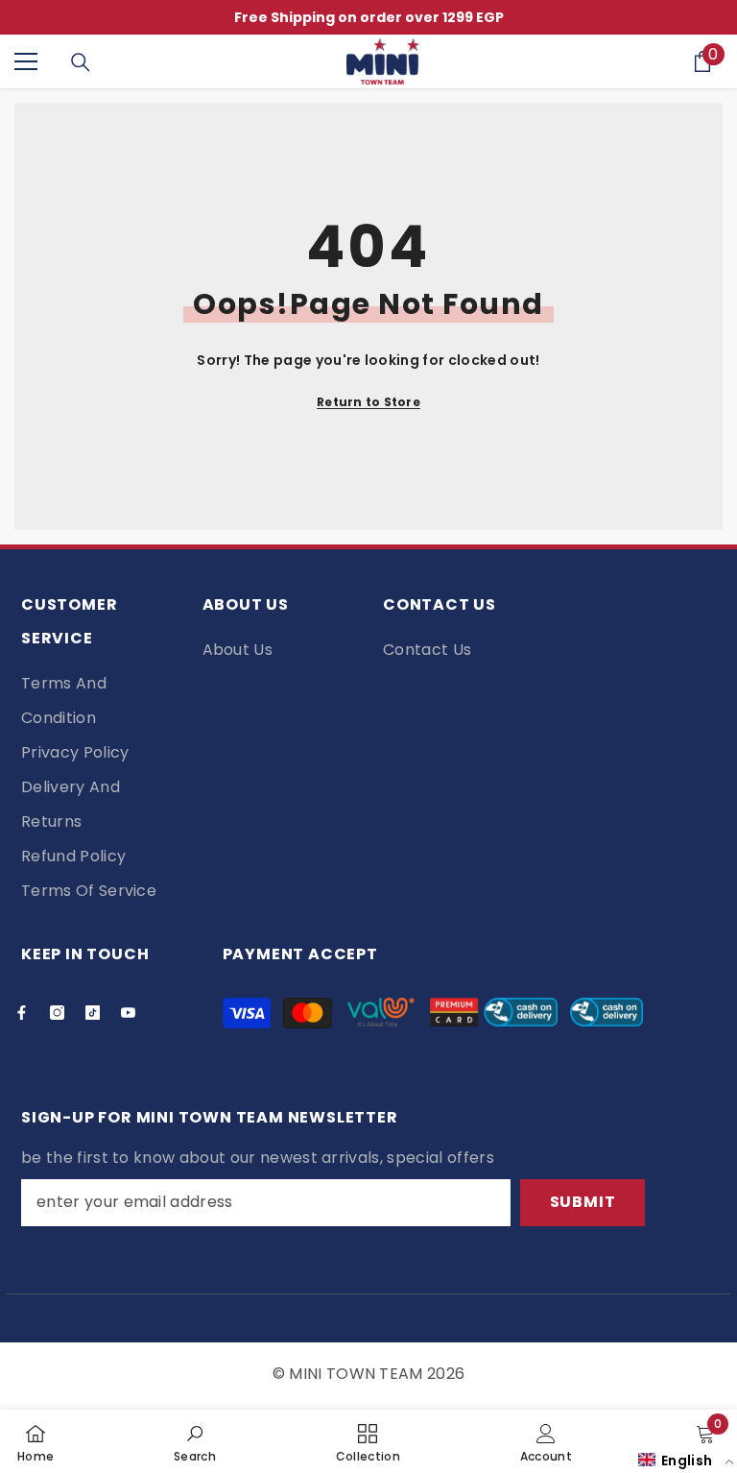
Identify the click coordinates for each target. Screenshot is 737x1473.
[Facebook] (22, 1013)
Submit (583, 1202)
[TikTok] (93, 1013)
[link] (195, 1441)
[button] (686, 1460)
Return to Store (368, 402)
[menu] (25, 61)
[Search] (80, 62)
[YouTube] (128, 1013)
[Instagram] (57, 1013)
